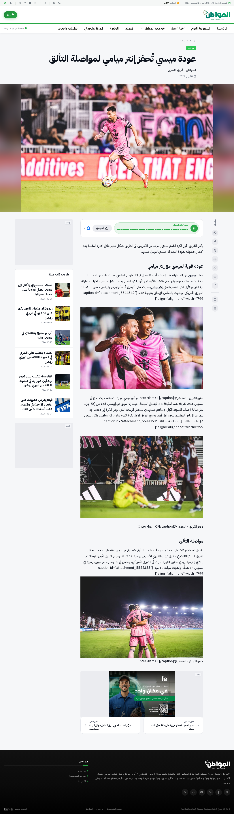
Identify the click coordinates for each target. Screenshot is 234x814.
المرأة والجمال (93, 28)
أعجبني (100, 228)
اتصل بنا (82, 781)
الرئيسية (222, 28)
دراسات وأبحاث (68, 28)
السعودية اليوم (200, 28)
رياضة (182, 40)
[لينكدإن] (215, 259)
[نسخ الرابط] (215, 268)
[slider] (152, 229)
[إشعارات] (54, 3)
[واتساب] (215, 233)
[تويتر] (45, 3)
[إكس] (215, 250)
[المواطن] (216, 15)
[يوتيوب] (30, 3)
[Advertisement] (44, 242)
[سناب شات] (24, 3)
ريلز (9, 15)
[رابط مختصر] (215, 276)
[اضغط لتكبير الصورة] (117, 148)
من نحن (82, 770)
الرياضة (114, 28)
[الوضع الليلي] (11, 3)
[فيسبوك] (40, 3)
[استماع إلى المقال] (215, 308)
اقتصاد (129, 28)
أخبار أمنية (178, 28)
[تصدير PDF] (215, 285)
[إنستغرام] (35, 3)
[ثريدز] (19, 3)
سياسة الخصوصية (77, 776)
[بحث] (59, 3)
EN (5, 3)
